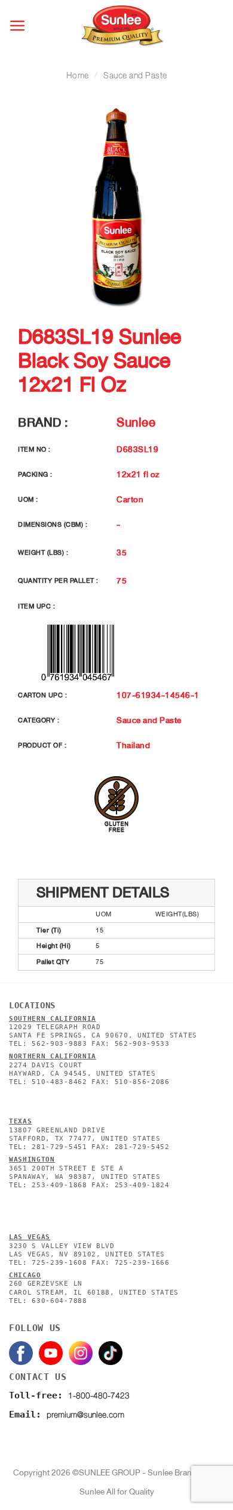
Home (77, 75)
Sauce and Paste (135, 75)
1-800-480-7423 (99, 1395)
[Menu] (18, 26)
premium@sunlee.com (85, 1414)
